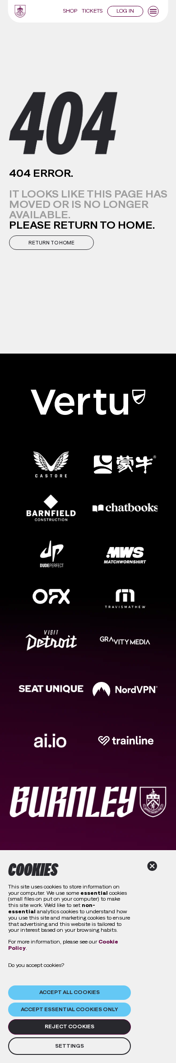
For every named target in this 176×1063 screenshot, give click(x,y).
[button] (51, 242)
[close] (152, 866)
